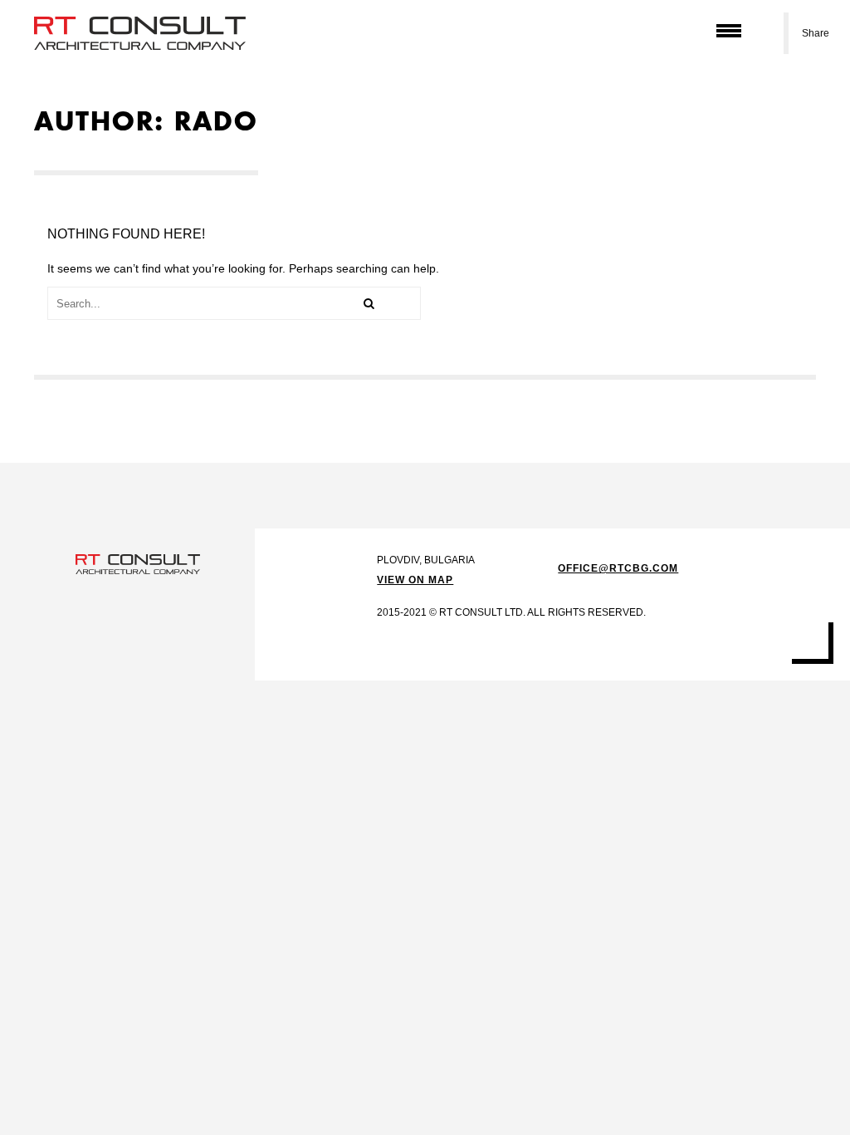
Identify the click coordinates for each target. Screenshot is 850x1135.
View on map (415, 580)
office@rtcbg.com (618, 568)
